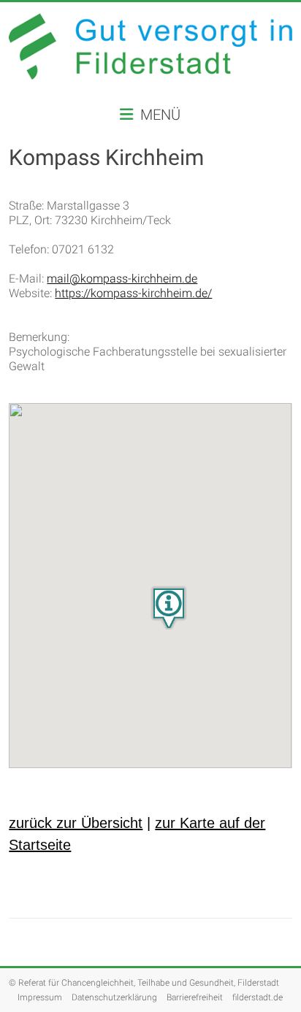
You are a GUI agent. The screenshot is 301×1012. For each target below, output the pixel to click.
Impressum (40, 997)
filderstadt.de (257, 997)
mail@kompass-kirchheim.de (122, 278)
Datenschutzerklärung (114, 997)
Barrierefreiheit (195, 997)
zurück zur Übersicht (75, 823)
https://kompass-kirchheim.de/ (133, 293)
